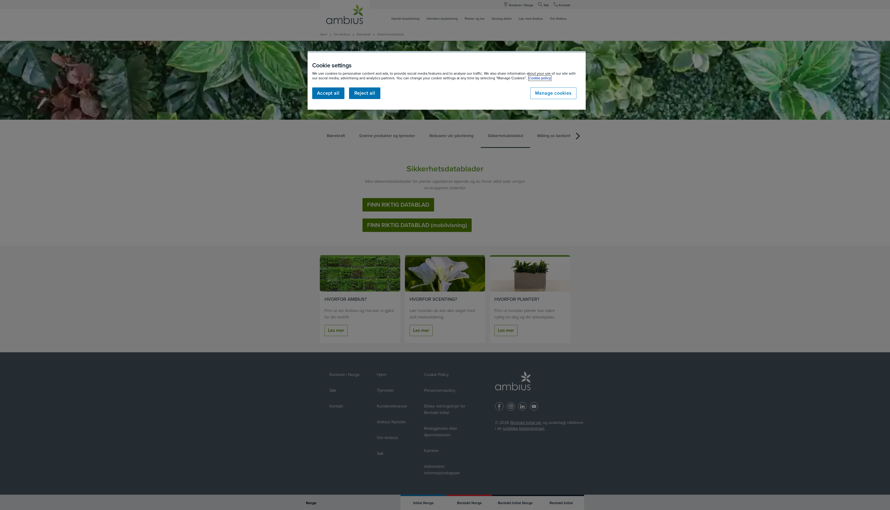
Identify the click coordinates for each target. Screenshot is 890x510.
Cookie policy (540, 78)
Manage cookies (553, 93)
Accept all (328, 93)
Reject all (364, 93)
